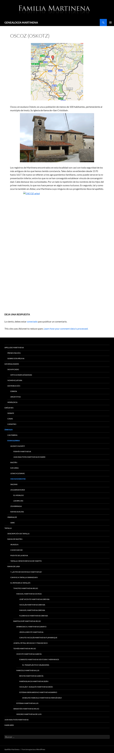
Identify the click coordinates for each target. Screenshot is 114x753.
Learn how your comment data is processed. (66, 328)
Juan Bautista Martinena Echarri (29, 457)
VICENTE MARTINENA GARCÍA (29, 654)
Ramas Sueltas (17, 512)
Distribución (13, 386)
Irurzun (14, 544)
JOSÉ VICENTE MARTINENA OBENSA (34, 599)
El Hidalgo (18, 495)
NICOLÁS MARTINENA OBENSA (32, 605)
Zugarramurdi (17, 490)
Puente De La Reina (19, 555)
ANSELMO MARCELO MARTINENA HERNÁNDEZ (42, 698)
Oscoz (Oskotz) (18, 479)
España (13, 391)
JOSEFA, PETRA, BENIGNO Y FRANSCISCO (30, 643)
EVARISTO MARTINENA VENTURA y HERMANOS (39, 659)
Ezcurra (14, 468)
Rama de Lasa (13, 566)
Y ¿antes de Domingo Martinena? (26, 572)
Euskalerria (13, 440)
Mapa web (9, 725)
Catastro (11, 424)
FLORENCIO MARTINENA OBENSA (33, 616)
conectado (32, 321)
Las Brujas (18, 501)
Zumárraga (16, 506)
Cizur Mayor (16, 550)
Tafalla (8, 528)
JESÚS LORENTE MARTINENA (31, 632)
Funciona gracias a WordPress (33, 749)
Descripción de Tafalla (18, 533)
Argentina (15, 397)
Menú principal (110, 22)
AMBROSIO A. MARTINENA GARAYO (31, 627)
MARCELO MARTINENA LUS (27, 670)
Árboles (8, 429)
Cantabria (12, 435)
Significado (13, 369)
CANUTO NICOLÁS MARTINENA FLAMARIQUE (38, 637)
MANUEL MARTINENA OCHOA (29, 594)
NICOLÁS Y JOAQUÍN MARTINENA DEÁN (36, 687)
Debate (10, 413)
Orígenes (8, 408)
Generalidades (11, 364)
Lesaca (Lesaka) (17, 473)
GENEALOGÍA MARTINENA (21, 22)
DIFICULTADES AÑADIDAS (21, 375)
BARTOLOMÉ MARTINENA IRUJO (27, 621)
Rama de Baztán (14, 539)
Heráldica (12, 402)
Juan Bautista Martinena (16, 720)
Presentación (14, 353)
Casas (10, 419)
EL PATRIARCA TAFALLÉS (20, 583)
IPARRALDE (12, 517)
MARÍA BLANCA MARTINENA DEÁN (33, 681)
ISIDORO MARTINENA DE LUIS (28, 714)
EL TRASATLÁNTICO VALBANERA (35, 665)
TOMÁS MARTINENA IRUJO (24, 648)
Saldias (13, 484)
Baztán (13, 462)
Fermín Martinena (22, 451)
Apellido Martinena (14, 347)
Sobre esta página (15, 358)
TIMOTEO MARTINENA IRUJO (25, 588)
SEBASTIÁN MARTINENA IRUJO (26, 709)
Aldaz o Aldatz (17, 446)
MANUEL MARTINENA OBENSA (32, 610)
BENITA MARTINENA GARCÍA (31, 676)
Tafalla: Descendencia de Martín (26, 561)
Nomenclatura (14, 380)
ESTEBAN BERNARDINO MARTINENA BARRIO (38, 692)
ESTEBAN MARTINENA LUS (27, 703)
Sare (12, 523)
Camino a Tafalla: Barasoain (24, 577)
